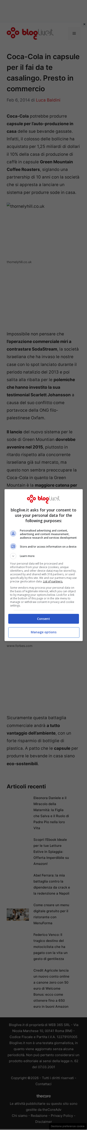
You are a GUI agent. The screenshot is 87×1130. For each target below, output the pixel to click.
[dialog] (43, 565)
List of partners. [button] (53, 581)
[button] (43, 556)
